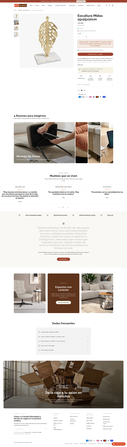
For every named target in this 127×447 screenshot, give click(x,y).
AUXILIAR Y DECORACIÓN (23, 10)
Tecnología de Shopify (27, 442)
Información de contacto (109, 443)
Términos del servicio (92, 443)
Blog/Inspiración (106, 419)
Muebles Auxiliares (90, 423)
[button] (106, 5)
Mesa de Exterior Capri (20, 186)
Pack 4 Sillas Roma (107, 186)
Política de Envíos (73, 416)
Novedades (88, 428)
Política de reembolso (83, 443)
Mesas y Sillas (89, 420)
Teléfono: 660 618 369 (57, 424)
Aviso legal (76, 443)
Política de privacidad (68, 443)
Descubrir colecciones (63, 302)
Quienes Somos (106, 416)
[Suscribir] (45, 428)
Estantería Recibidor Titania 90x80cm (63, 186)
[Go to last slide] (59, 207)
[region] (63, 196)
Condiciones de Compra (106, 422)
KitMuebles (20, 442)
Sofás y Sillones (89, 418)
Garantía (72, 423)
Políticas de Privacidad (108, 426)
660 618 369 (90, 71)
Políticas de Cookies (107, 429)
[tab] (16, 16)
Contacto (55, 418)
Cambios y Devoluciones (73, 420)
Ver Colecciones (63, 259)
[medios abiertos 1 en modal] (70, 16)
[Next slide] (68, 207)
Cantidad (79, 33)
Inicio (15, 10)
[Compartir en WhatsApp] (82, 90)
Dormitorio (88, 426)
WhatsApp (96, 71)
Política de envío (100, 443)
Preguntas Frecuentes (57, 420)
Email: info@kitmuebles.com (57, 428)
